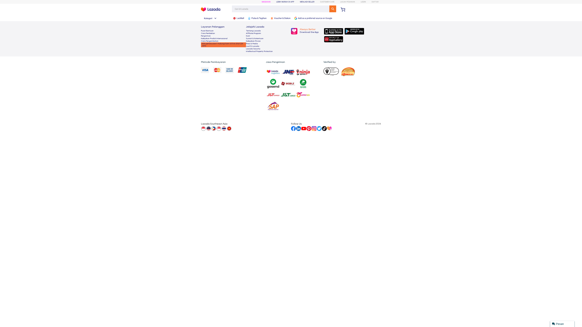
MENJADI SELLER (307, 2)
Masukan (266, 2)
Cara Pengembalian (209, 41)
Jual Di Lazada (252, 46)
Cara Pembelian (208, 33)
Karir (248, 36)
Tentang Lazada (253, 31)
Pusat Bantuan (207, 31)
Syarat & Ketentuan (254, 38)
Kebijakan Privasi (253, 41)
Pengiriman (206, 36)
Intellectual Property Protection (259, 51)
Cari (332, 8)
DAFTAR (375, 2)
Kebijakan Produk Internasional (214, 38)
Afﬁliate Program (253, 33)
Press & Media (252, 44)
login (363, 2)
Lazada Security (253, 49)
